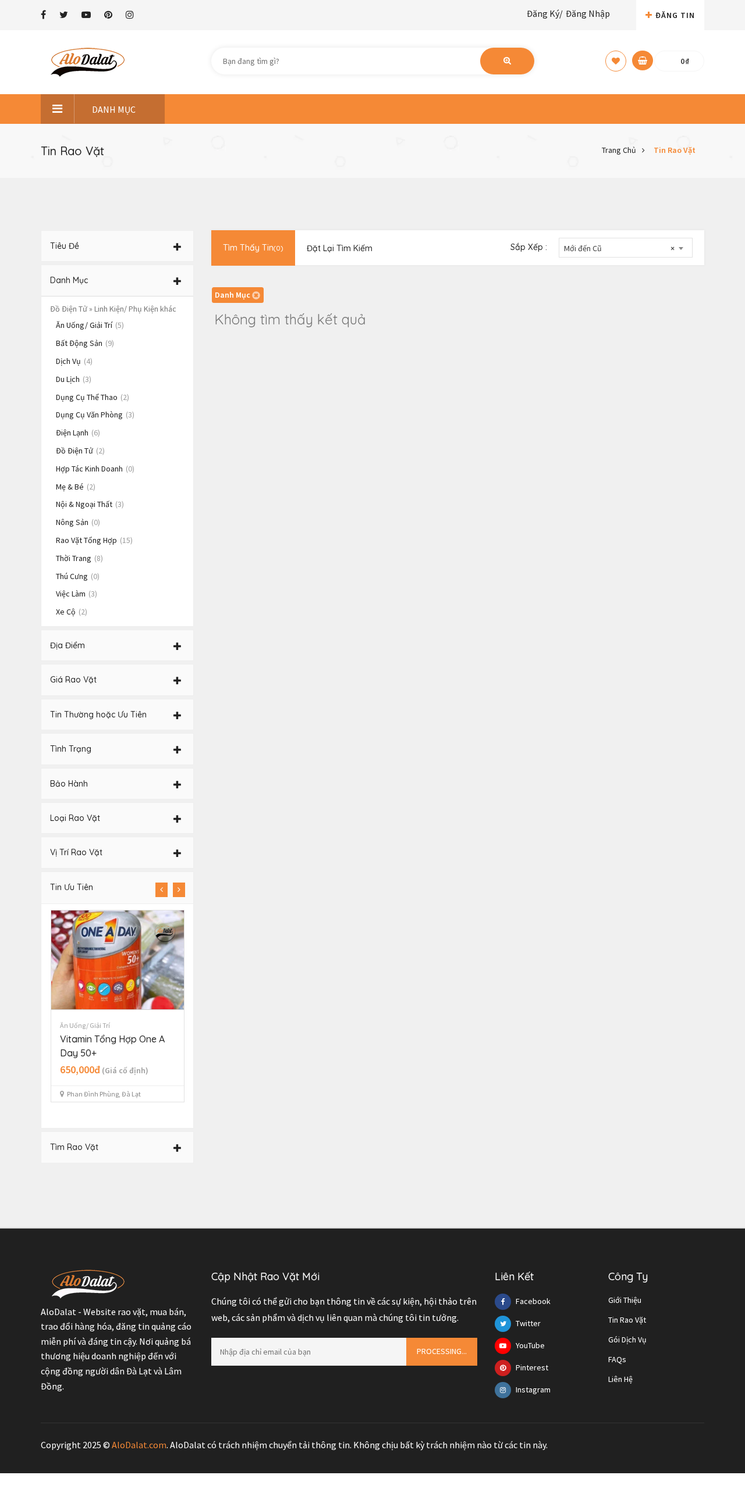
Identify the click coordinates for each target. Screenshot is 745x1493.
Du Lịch (73, 379)
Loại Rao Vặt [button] (75, 818)
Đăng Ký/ (545, 13)
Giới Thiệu (624, 1300)
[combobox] (626, 248)
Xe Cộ (71, 611)
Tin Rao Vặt (675, 150)
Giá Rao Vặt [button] (73, 679)
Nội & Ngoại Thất (90, 504)
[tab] (117, 246)
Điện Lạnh (78, 432)
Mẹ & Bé (75, 486)
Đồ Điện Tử (80, 450)
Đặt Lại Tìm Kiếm (339, 248)
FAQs (617, 1359)
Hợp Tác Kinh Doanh (95, 468)
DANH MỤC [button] (114, 109)
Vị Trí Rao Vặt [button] (76, 852)
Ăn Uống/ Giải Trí (90, 325)
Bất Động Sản (85, 343)
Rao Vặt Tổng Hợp (94, 540)
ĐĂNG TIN (675, 15)
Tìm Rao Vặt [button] (74, 1147)
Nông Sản (78, 522)
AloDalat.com (139, 1445)
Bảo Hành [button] (69, 783)
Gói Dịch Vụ (627, 1339)
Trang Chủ (619, 150)
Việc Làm (76, 593)
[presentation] (161, 890)
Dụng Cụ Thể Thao (92, 397)
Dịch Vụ (74, 361)
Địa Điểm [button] (67, 645)
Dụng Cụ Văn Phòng (95, 414)
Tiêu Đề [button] (64, 246)
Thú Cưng (78, 576)
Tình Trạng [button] (70, 749)
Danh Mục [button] (69, 280)
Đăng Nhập (588, 13)
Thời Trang (79, 558)
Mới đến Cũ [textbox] (619, 248)
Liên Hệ (620, 1379)
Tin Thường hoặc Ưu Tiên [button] (98, 714)
